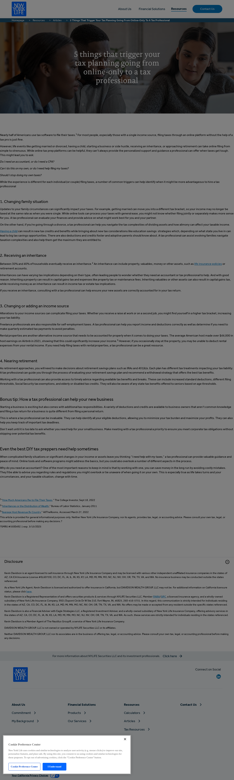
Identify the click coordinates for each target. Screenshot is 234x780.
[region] (67, 754)
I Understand (54, 766)
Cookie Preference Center (24, 766)
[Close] (125, 739)
